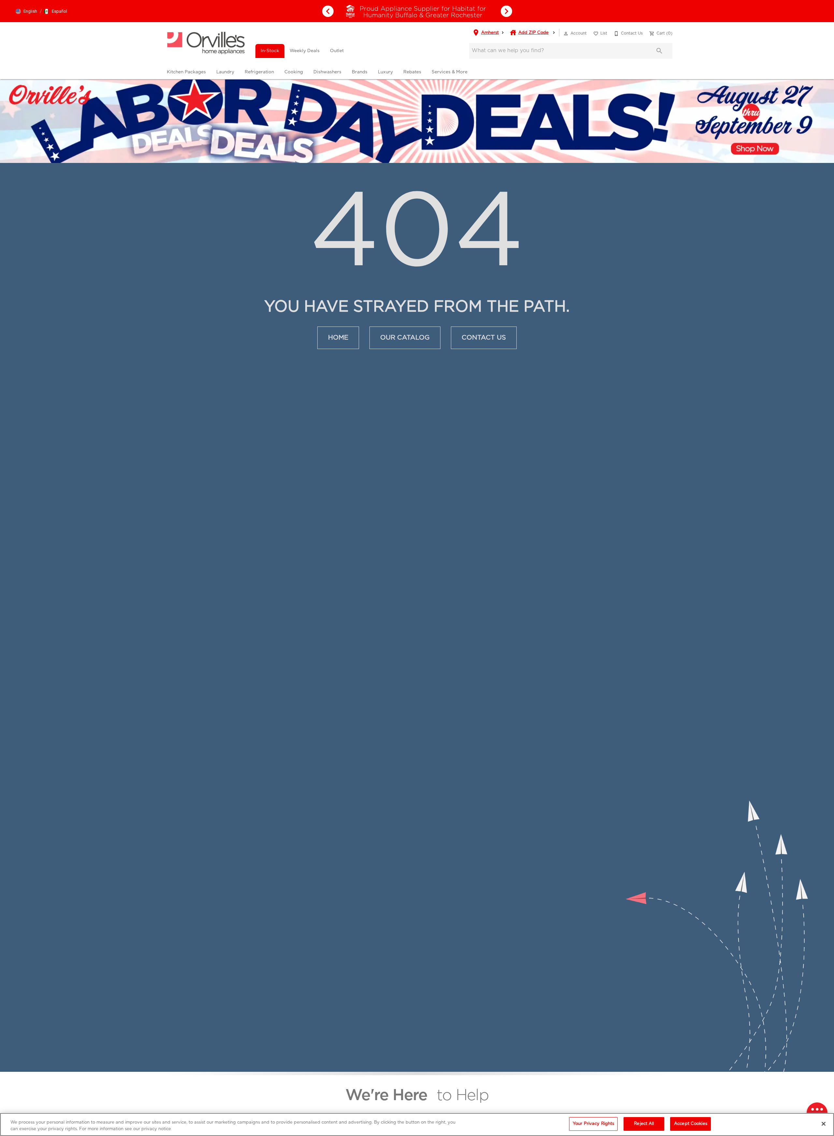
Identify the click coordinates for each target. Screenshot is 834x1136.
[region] (417, 1124)
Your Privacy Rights (593, 1124)
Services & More (449, 72)
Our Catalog (405, 337)
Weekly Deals (305, 51)
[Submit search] (659, 51)
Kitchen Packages (186, 72)
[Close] (823, 1123)
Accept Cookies (690, 1124)
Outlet (337, 51)
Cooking (293, 72)
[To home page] (206, 43)
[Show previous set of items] (327, 11)
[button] (26, 11)
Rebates (412, 72)
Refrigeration (259, 72)
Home (338, 337)
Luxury (385, 72)
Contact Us (484, 337)
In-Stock (270, 51)
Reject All (644, 1124)
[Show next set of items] (506, 11)
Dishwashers (327, 72)
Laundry (225, 72)
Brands (359, 72)
